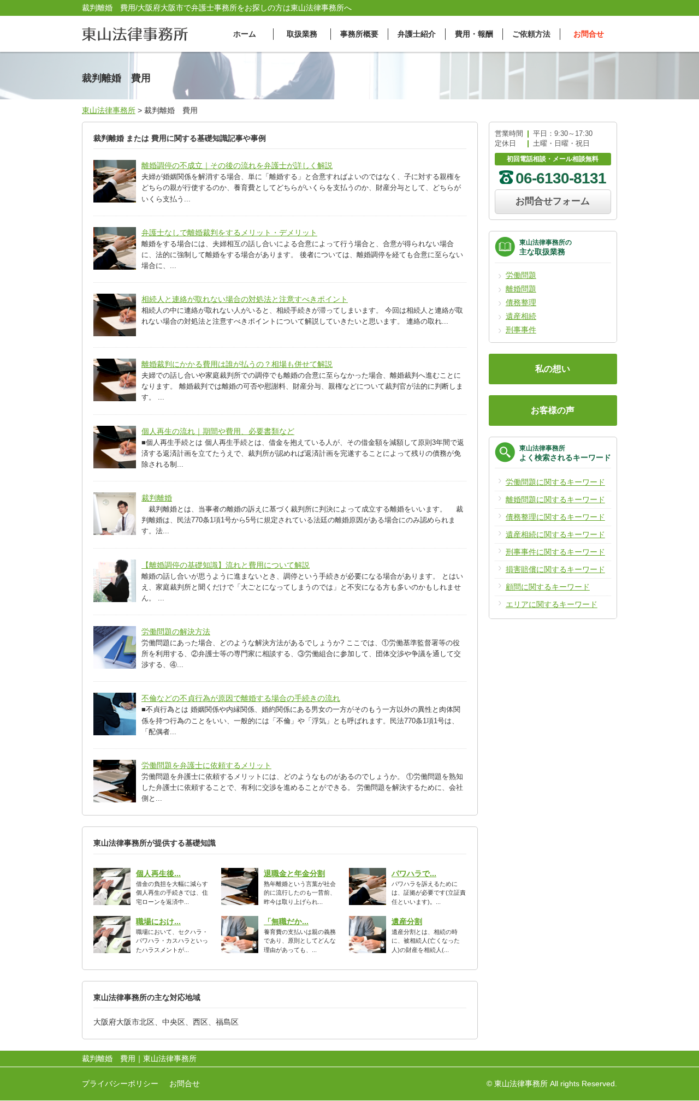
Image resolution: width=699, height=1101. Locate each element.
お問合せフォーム (553, 201)
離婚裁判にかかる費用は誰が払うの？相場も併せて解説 (237, 364)
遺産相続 (521, 316)
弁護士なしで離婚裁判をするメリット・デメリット (229, 232)
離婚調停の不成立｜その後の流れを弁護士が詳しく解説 (237, 165)
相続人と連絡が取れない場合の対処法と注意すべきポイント (244, 299)
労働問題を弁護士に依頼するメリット (206, 765)
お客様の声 (552, 410)
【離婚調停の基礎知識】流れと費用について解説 (225, 565)
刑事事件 (521, 329)
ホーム (244, 33)
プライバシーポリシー (120, 1083)
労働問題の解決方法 (175, 631)
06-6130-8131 (561, 178)
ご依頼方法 (531, 33)
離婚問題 (521, 288)
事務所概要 (359, 33)
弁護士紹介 (417, 33)
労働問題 (521, 275)
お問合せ (588, 33)
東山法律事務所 (108, 110)
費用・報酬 (474, 33)
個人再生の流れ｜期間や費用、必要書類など (217, 431)
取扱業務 (302, 33)
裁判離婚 (156, 497)
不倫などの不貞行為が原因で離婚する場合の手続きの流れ (240, 698)
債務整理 (521, 302)
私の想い (552, 368)
